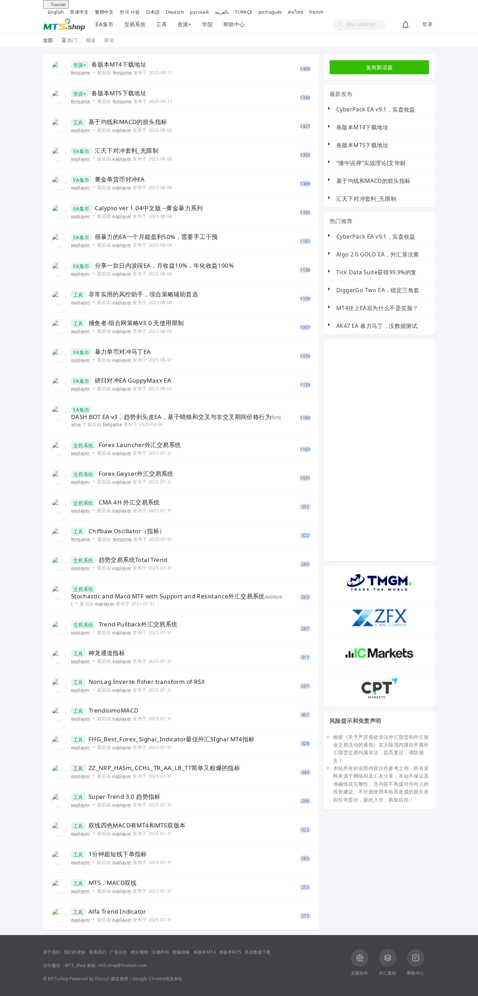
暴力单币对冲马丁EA (123, 351)
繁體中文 (104, 12)
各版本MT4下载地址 (118, 64)
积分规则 (139, 952)
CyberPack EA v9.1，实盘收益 (375, 109)
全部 (48, 40)
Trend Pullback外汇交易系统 (138, 624)
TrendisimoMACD (114, 710)
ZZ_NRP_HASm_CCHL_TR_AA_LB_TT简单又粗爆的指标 (164, 767)
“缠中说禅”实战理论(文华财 (371, 163)
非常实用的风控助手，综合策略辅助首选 (143, 294)
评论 (109, 40)
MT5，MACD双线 (113, 882)
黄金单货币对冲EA (120, 179)
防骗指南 (181, 952)
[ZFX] (379, 628)
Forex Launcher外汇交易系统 (140, 444)
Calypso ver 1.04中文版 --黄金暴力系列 (149, 208)
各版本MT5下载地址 (118, 93)
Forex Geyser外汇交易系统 (136, 473)
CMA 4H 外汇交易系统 (129, 502)
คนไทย (295, 12)
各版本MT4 (205, 952)
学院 (207, 24)
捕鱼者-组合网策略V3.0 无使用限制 (136, 323)
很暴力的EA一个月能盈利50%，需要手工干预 (156, 236)
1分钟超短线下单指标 (118, 854)
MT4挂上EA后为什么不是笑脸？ (377, 308)
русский (199, 12)
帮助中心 (234, 24)
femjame (80, 72)
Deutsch (175, 12)
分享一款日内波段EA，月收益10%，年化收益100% (164, 265)
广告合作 (118, 952)
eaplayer (80, 130)
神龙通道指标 (107, 653)
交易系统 (135, 24)
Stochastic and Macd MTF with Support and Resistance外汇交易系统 (168, 596)
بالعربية (222, 12)
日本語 (153, 12)
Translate (58, 4)
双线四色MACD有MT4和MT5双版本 (137, 825)
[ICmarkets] (379, 663)
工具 (161, 24)
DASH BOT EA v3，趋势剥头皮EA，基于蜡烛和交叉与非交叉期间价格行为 (171, 416)
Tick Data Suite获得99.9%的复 (376, 272)
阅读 (91, 40)
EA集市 (105, 24)
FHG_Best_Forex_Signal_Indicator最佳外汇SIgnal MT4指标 (172, 739)
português (270, 12)
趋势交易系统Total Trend (133, 559)
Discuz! (102, 979)
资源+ (184, 24)
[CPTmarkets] (379, 698)
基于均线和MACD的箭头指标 (128, 121)
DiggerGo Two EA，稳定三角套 (377, 290)
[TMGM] (379, 592)
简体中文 (79, 12)
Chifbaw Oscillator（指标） (127, 531)
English (56, 12)
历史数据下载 (257, 952)
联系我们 (98, 952)
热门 (72, 40)
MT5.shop (58, 979)
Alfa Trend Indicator (117, 911)
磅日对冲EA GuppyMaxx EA (133, 380)
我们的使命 (75, 952)
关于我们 (52, 952)
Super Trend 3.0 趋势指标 (125, 796)
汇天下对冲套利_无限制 (127, 150)
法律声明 (160, 952)
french (316, 12)
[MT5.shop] (64, 24)
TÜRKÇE (243, 12)
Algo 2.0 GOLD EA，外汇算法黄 (377, 254)
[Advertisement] (393, 450)
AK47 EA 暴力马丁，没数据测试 (376, 326)
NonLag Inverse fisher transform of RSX (147, 681)
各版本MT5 (230, 952)
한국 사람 (130, 12)
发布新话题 (379, 67)
